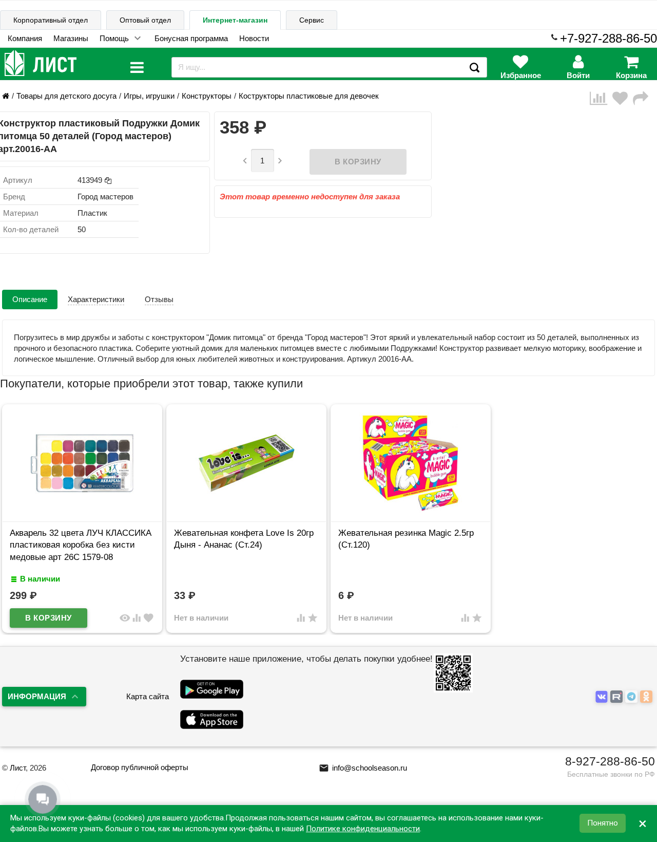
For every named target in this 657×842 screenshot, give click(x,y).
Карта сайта (147, 696)
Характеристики (96, 299)
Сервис (311, 20)
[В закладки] (622, 98)
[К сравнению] (601, 98)
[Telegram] (632, 697)
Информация (37, 696)
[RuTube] (617, 697)
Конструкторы (206, 95)
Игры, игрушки (149, 95)
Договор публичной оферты (139, 767)
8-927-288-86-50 (610, 761)
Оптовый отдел (145, 20)
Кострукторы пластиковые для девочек (309, 95)
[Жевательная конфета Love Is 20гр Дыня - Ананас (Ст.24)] (246, 512)
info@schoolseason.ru (363, 767)
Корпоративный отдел (50, 20)
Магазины (70, 38)
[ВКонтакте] (602, 697)
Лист (18, 767)
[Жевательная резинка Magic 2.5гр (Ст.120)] (411, 512)
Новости (254, 38)
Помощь (114, 38)
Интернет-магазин (235, 20)
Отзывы (159, 299)
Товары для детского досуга (66, 95)
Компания (25, 38)
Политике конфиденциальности (363, 828)
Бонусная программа (191, 38)
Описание (29, 299)
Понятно (602, 823)
